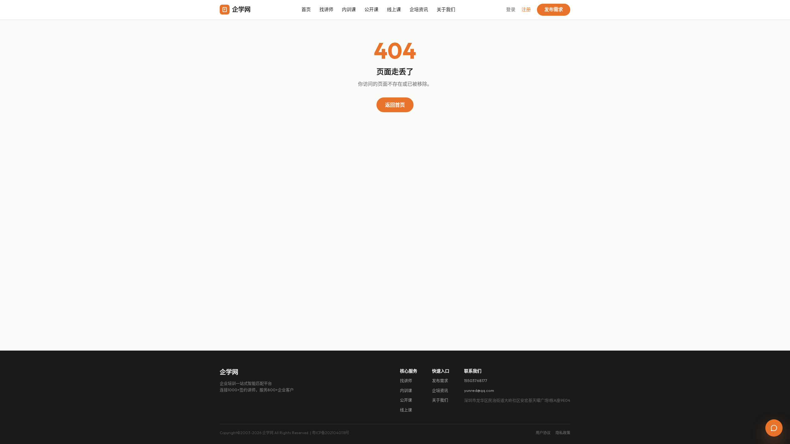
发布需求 (553, 9)
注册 (526, 9)
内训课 (349, 9)
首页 (306, 9)
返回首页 (395, 105)
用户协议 (543, 432)
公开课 (371, 9)
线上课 (394, 9)
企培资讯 (419, 9)
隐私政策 (562, 432)
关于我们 (446, 9)
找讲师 (326, 9)
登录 (510, 9)
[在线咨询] (774, 428)
